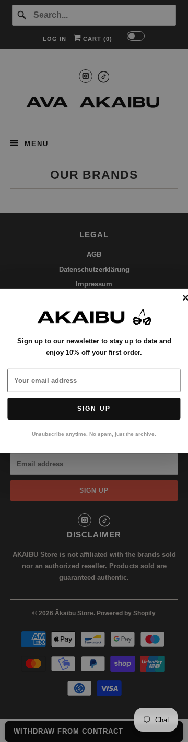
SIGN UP (94, 408)
